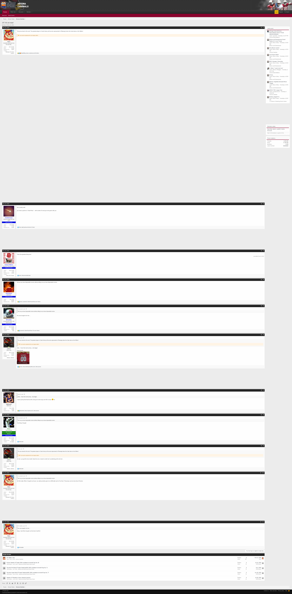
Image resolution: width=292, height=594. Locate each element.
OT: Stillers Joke (11, 557)
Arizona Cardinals (19, 559)
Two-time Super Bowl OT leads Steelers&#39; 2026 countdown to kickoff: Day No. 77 (28, 572)
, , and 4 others (30, 301)
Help (286, 590)
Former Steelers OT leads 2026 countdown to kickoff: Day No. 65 (23, 562)
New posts (4, 15)
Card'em (283, 129)
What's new (13, 12)
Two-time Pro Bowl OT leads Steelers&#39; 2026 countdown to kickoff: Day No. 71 (27, 567)
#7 (263, 390)
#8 (263, 414)
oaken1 (274, 129)
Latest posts (270, 28)
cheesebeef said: (21, 309)
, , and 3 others (30, 330)
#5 (263, 305)
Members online (271, 126)
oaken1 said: (20, 394)
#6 (263, 334)
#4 (263, 279)
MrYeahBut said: (21, 526)
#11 (263, 522)
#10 (263, 472)
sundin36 (278, 129)
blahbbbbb (285, 145)
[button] (8, 12)
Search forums (11, 15)
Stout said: (20, 337)
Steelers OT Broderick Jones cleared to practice (18, 577)
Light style (5, 590)
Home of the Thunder (10, 275)
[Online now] (9, 347)
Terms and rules (273, 590)
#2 (263, 203)
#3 (263, 250)
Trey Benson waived (274, 47)
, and (27, 227)
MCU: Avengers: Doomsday (276, 61)
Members (29, 12)
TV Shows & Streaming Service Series (278, 101)
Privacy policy (281, 590)
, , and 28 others (30, 53)
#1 (263, 27)
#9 (263, 445)
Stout (4, 25)
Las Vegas (12, 441)
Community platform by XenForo (14, 592)
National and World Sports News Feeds (26, 564)
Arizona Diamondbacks (274, 37)
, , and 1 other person (30, 366)
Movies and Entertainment (275, 45)
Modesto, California (10, 357)
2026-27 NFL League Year (275, 90)
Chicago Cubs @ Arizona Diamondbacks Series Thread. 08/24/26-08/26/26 (276, 32)
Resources (21, 12)
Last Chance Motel (274, 54)
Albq (13, 330)
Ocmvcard (269, 130)
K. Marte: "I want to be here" (276, 68)
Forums (5, 12)
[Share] (261, 28)
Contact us (266, 590)
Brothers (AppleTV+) (274, 96)
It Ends (271, 75)
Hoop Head (269, 129)
